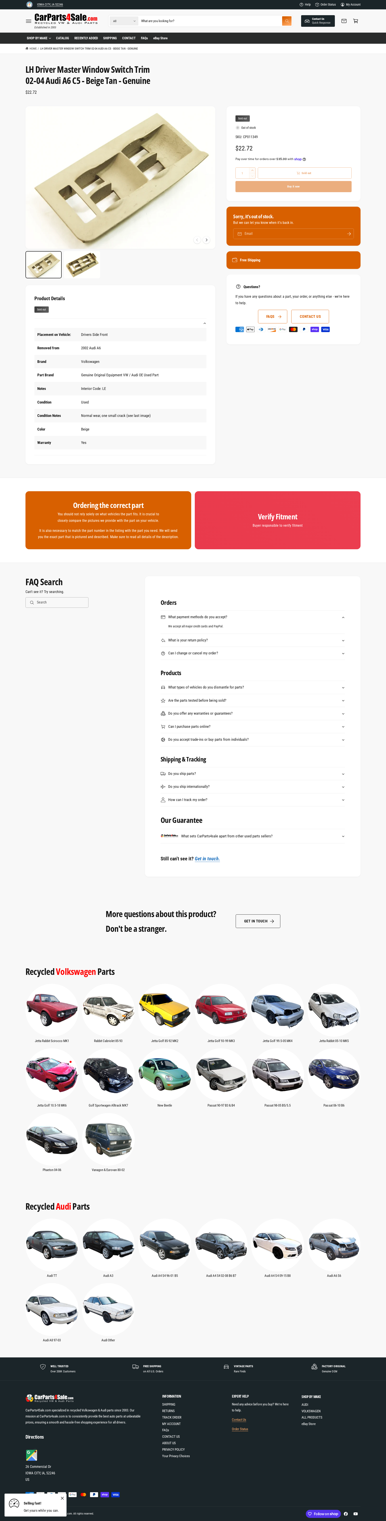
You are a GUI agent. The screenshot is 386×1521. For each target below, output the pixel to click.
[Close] (62, 1498)
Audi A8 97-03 (52, 1340)
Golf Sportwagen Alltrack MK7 (108, 1105)
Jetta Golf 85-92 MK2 (164, 1041)
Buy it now (293, 186)
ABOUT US (169, 1443)
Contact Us (239, 1420)
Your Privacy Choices (176, 1456)
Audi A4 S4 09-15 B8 (277, 1276)
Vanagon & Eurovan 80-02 (108, 1170)
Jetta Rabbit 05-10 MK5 (334, 1041)
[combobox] (216, 21)
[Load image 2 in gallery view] (82, 264)
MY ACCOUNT (171, 1424)
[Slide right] (206, 239)
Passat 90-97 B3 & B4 (221, 1105)
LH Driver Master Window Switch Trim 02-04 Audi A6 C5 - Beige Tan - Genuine (89, 48)
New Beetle (164, 1105)
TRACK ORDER (171, 1417)
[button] (28, 21)
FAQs (270, 316)
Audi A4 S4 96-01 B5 (165, 1276)
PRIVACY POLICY (173, 1450)
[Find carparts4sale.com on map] (32, 1460)
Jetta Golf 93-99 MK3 (221, 1041)
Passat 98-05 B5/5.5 (277, 1105)
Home (33, 48)
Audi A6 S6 (334, 1276)
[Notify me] (349, 234)
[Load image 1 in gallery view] (43, 264)
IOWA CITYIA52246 (50, 4)
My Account (353, 4)
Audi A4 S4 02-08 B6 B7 (221, 1276)
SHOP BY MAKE (37, 38)
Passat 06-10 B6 (333, 1105)
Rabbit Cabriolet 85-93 (108, 1041)
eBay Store (309, 1424)
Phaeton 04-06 (52, 1170)
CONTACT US (310, 316)
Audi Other (108, 1340)
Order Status (328, 4)
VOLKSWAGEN (311, 1411)
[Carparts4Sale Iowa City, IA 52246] (29, 4)
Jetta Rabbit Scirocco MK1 (52, 1041)
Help (308, 4)
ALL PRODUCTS (312, 1417)
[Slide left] (197, 239)
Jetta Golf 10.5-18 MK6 (52, 1105)
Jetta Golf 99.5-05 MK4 (277, 1041)
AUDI (305, 1405)
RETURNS (168, 1411)
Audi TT (52, 1276)
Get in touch (255, 921)
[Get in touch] (344, 21)
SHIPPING (168, 1404)
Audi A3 (108, 1276)
